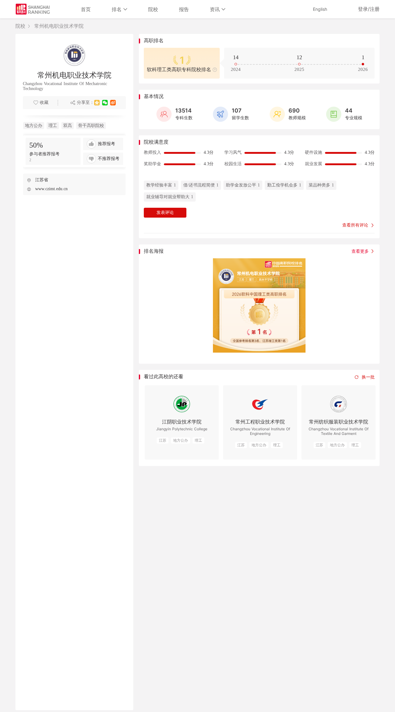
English (320, 9)
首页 (86, 9)
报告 (184, 9)
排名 (117, 9)
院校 (153, 9)
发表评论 (165, 212)
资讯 (216, 9)
